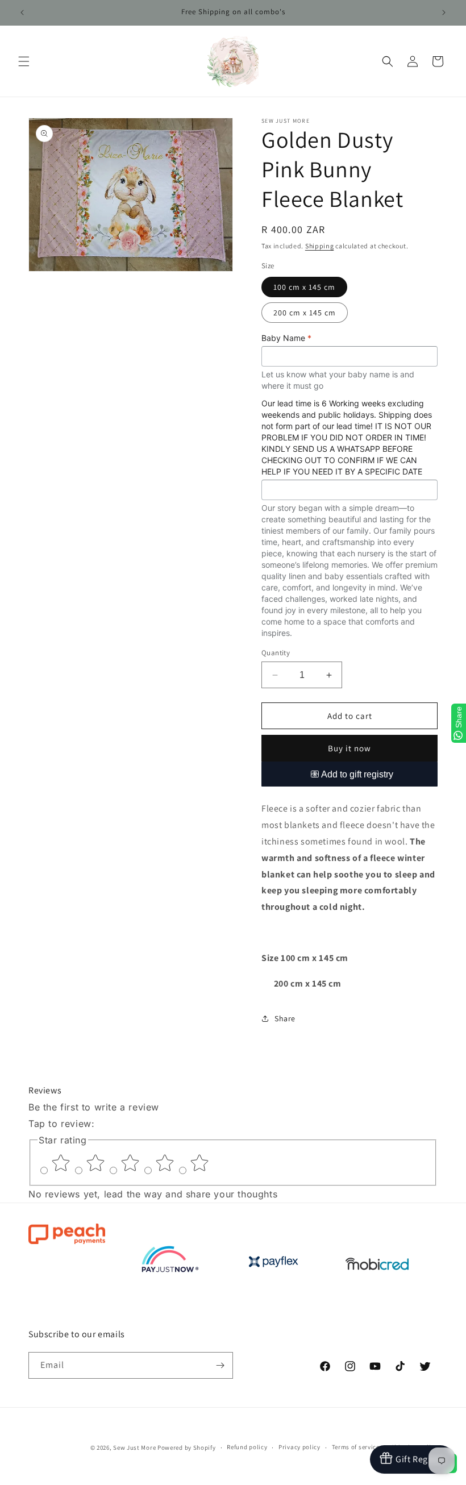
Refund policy (247, 1447)
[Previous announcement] (22, 12)
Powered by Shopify (186, 1447)
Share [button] (285, 1018)
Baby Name (286, 338)
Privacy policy (299, 1447)
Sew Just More (134, 1447)
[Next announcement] (443, 12)
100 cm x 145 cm (304, 287)
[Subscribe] (219, 1365)
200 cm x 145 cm (304, 312)
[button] (23, 61)
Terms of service (356, 1447)
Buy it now (349, 748)
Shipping (319, 246)
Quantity (275, 653)
